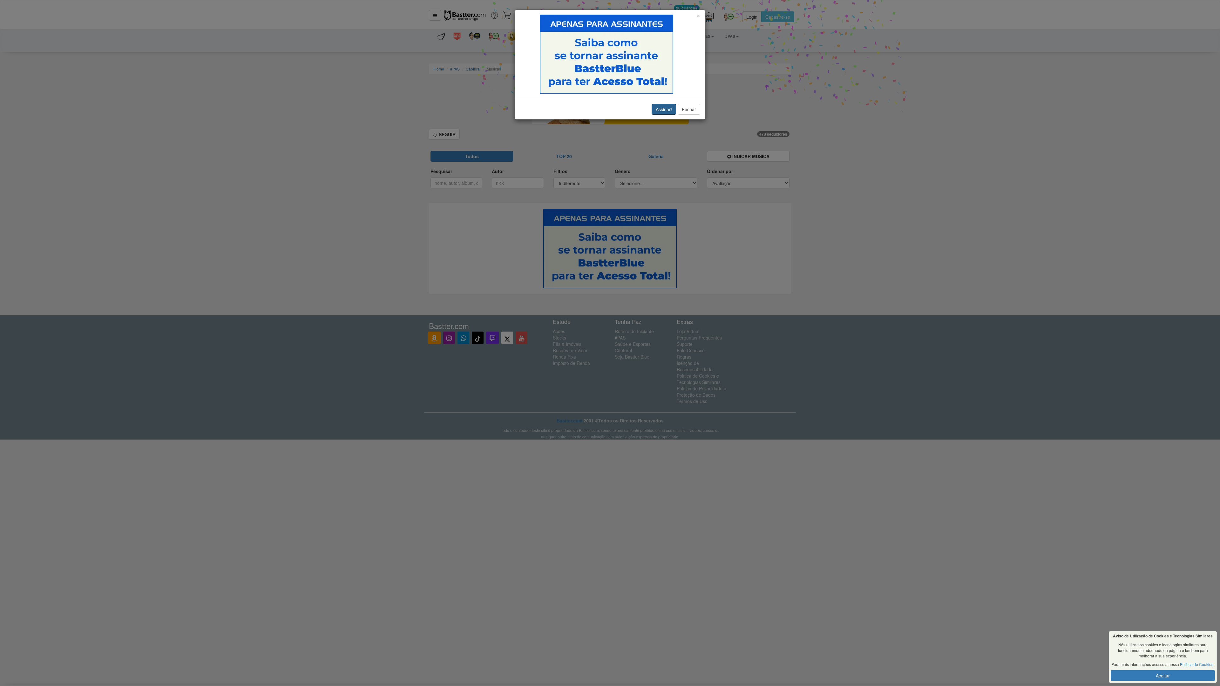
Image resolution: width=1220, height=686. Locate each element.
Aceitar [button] (1163, 675)
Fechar (689, 109)
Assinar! (664, 109)
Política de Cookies (1196, 664)
